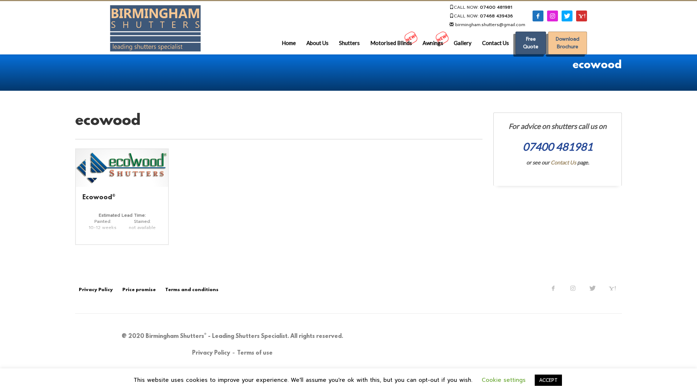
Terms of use (255, 353)
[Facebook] (553, 288)
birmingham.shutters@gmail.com (489, 24)
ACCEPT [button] (548, 380)
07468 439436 (496, 16)
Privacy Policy (211, 353)
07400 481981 (496, 7)
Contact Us (563, 162)
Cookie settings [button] (504, 380)
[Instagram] (573, 288)
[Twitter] (592, 288)
